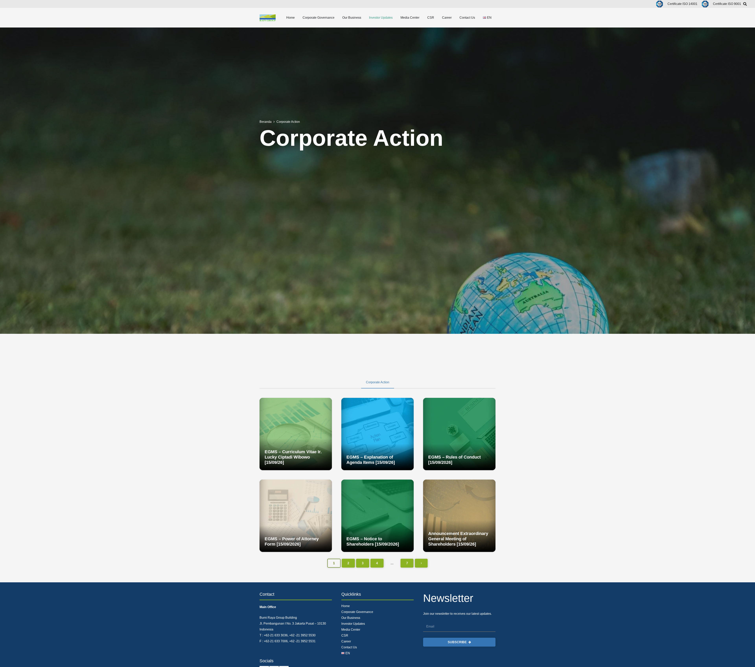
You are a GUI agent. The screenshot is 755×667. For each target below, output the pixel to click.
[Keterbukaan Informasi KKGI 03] (296, 434)
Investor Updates (353, 623)
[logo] (268, 17)
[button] (297, 17)
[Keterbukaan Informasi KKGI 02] (377, 434)
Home (345, 606)
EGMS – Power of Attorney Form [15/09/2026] (292, 541)
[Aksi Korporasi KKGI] (459, 516)
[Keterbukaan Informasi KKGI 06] (296, 516)
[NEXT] (421, 563)
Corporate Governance (357, 612)
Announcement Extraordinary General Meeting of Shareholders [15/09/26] (458, 539)
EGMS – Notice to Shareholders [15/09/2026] (372, 541)
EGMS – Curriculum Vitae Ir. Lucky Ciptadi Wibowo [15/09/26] (293, 457)
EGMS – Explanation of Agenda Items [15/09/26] (370, 460)
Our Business (350, 617)
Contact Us (349, 647)
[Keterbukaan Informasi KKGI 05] (377, 516)
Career (346, 641)
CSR (344, 635)
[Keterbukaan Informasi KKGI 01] (459, 434)
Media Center (350, 629)
